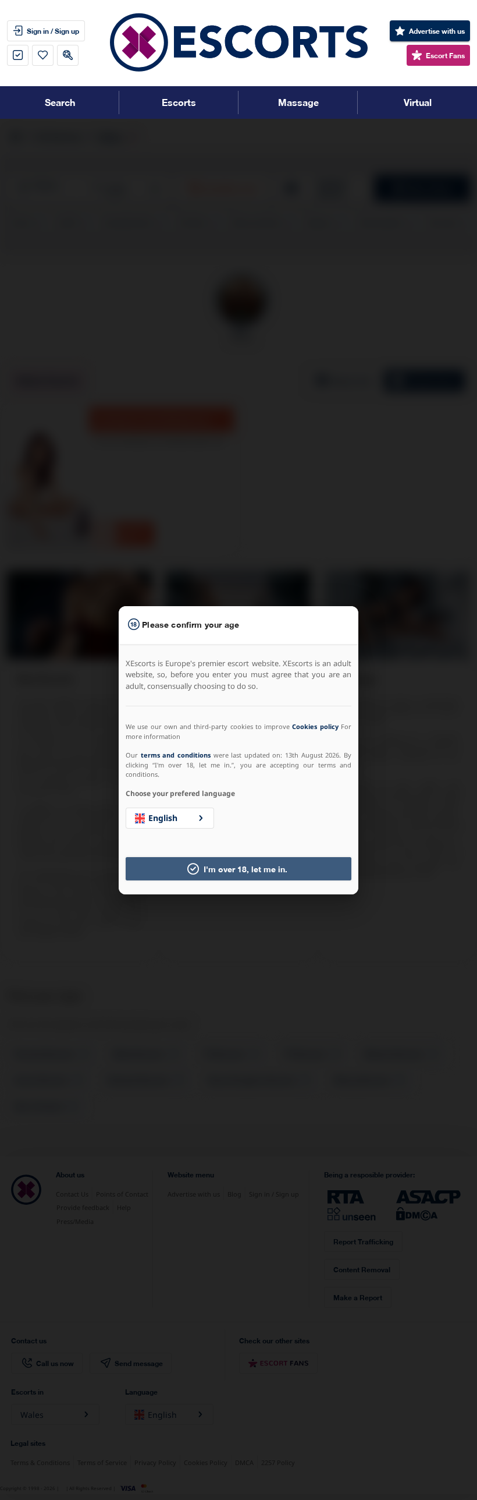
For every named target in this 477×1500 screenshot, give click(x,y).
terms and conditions (176, 755)
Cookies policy (315, 726)
